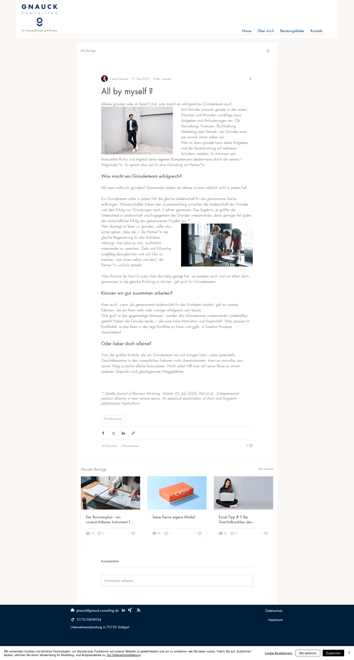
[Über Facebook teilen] (103, 433)
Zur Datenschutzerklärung (124, 655)
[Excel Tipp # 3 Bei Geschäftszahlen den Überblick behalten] (243, 493)
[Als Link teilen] (133, 433)
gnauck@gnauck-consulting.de (97, 610)
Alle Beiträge (88, 50)
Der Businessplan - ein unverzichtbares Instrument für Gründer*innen (109, 519)
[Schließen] (349, 653)
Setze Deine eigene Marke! (174, 516)
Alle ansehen (265, 469)
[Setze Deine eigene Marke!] (177, 493)
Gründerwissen (113, 418)
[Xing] (130, 610)
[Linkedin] (123, 610)
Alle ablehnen (308, 653)
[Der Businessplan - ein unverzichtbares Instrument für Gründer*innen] (110, 493)
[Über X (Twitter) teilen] (113, 433)
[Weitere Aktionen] (250, 78)
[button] (268, 50)
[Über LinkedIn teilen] (123, 433)
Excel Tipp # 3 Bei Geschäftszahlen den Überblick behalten (235, 519)
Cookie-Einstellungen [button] (278, 653)
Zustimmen (333, 653)
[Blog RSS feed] (139, 610)
